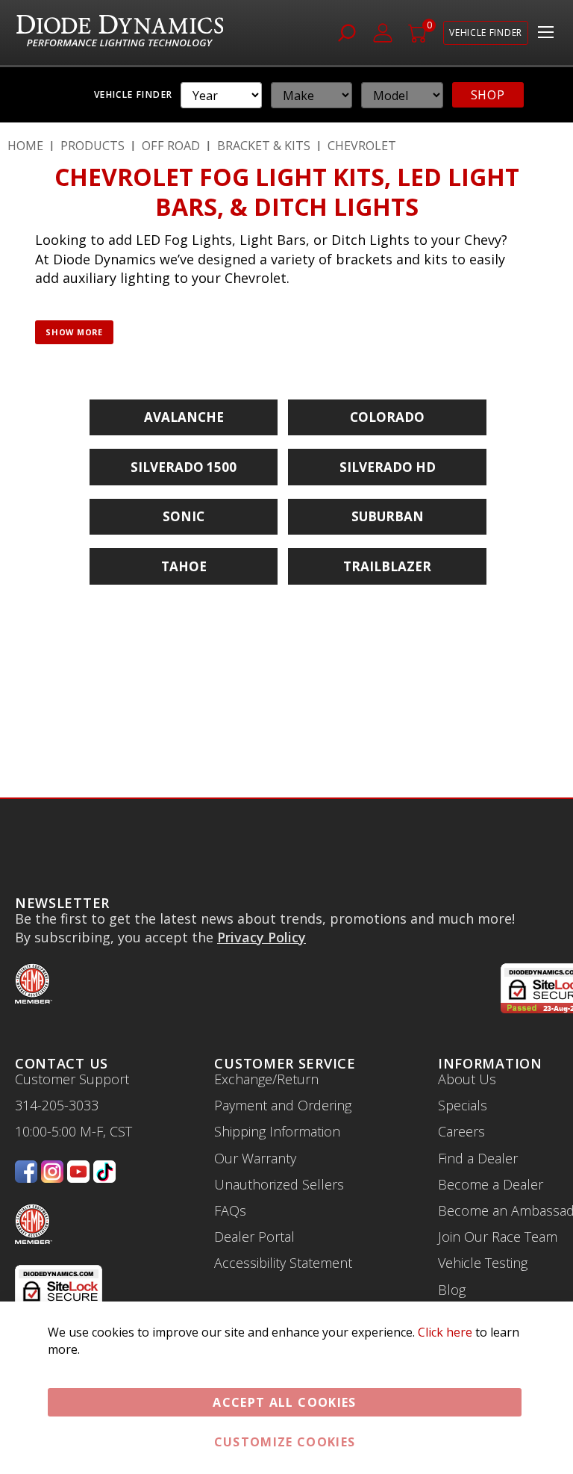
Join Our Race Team (497, 1237)
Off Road (171, 145)
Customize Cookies (285, 1442)
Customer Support (72, 1079)
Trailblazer (387, 566)
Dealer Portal (254, 1237)
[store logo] (121, 32)
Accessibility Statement (283, 1263)
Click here (445, 1332)
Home (25, 145)
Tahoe (184, 566)
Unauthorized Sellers (279, 1184)
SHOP (488, 95)
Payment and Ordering (282, 1105)
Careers (461, 1131)
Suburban (387, 516)
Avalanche (184, 417)
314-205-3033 (56, 1105)
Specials (462, 1105)
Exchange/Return (266, 1079)
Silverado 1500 (184, 467)
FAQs (230, 1210)
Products (92, 145)
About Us (467, 1079)
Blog (452, 1290)
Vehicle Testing (482, 1263)
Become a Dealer (490, 1184)
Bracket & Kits (263, 145)
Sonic (183, 516)
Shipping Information (277, 1131)
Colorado (387, 417)
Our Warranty (255, 1158)
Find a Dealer (478, 1158)
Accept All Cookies (284, 1402)
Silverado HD (387, 467)
